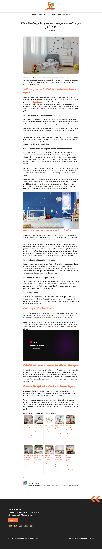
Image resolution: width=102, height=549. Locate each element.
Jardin (54, 14)
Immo (59, 14)
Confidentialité (72, 538)
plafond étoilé (37, 102)
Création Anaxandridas (20, 538)
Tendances (66, 14)
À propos (91, 538)
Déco (40, 14)
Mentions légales (82, 538)
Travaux (46, 14)
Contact (13, 520)
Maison (34, 14)
